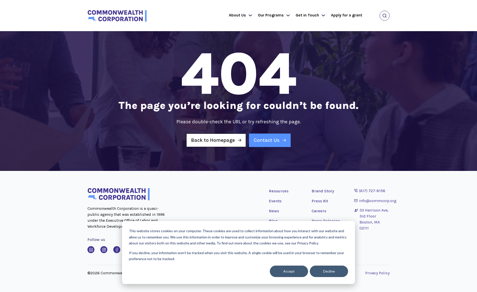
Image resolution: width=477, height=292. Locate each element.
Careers (319, 211)
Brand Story (323, 191)
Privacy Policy (377, 273)
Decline (329, 271)
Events (275, 201)
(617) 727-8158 (369, 190)
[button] (249, 15)
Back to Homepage (213, 140)
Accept (289, 271)
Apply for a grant (346, 15)
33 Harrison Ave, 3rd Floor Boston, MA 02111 (374, 219)
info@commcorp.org (375, 200)
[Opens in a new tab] (90, 249)
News (274, 211)
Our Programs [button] (271, 15)
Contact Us (266, 140)
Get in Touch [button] (307, 15)
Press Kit (320, 201)
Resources (278, 191)
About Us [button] (237, 15)
